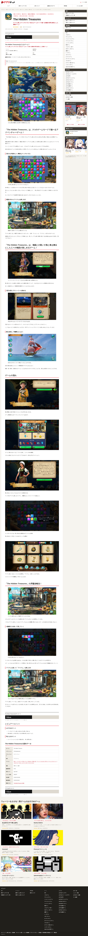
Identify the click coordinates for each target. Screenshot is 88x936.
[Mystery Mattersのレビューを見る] (48, 811)
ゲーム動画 (68, 99)
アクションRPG (43, 873)
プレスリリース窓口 (19, 932)
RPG (3, 873)
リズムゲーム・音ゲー (69, 46)
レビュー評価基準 (26, 932)
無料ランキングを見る (70, 124)
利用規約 (40, 932)
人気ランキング (37, 5)
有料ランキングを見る (81, 124)
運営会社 (55, 932)
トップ (8, 5)
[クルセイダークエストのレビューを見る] (16, 864)
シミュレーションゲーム (70, 38)
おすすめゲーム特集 (69, 97)
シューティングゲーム (69, 42)
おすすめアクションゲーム (63, 899)
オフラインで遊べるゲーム (70, 62)
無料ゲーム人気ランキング (70, 20)
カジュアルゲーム (52, 761)
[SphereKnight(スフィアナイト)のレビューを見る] (48, 864)
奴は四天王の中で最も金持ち (10, 822)
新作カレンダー (68, 27)
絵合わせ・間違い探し (28, 9)
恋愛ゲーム (68, 50)
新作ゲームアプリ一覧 (22, 5)
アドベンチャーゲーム (69, 40)
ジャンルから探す (80, 5)
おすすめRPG (61, 897)
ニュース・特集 (68, 95)
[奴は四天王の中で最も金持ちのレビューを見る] (16, 811)
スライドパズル (31, 762)
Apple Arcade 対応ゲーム (70, 66)
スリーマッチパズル (48, 820)
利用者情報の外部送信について (47, 932)
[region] (76, 114)
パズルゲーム (68, 34)
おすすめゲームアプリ (62, 892)
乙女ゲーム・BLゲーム (70, 48)
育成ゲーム (68, 44)
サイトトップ (3, 932)
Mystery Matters (38, 822)
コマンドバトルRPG (12, 820)
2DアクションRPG (37, 873)
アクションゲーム (69, 36)
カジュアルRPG (8, 873)
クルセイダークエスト (8, 875)
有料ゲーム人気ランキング (70, 22)
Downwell (5, 849)
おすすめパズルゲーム (62, 901)
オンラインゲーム (69, 56)
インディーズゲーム (69, 64)
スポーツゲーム (68, 54)
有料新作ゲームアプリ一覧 (70, 15)
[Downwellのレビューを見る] (16, 837)
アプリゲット (3, 9)
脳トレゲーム (22, 9)
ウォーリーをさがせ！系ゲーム (38, 9)
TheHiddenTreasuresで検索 (19, 783)
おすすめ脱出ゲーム (62, 905)
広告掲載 (13, 932)
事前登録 (65, 5)
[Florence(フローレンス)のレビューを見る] (48, 837)
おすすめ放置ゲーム (62, 907)
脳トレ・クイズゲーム (16, 9)
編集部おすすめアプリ (51, 5)
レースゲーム (68, 52)
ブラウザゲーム (68, 60)
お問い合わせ (8, 932)
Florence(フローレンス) (40, 849)
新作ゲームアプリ (9, 9)
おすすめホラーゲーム (62, 903)
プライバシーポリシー (34, 932)
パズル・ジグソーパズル (23, 762)
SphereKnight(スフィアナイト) (42, 875)
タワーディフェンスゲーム (70, 58)
